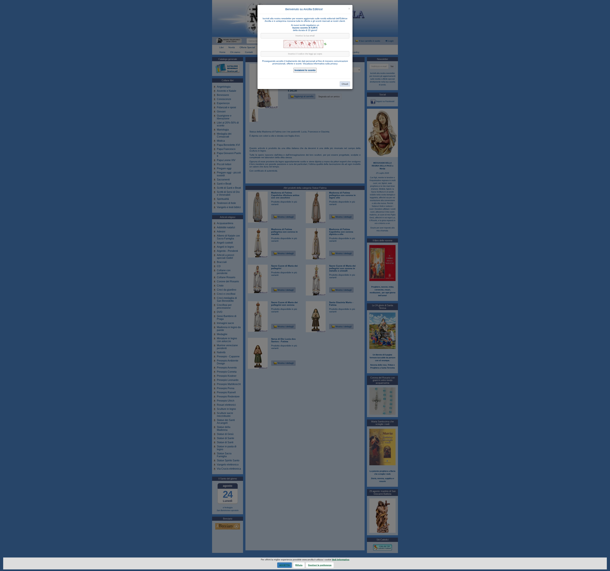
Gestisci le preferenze (320, 565)
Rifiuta (298, 565)
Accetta (284, 565)
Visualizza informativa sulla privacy (320, 63)
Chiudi (345, 84)
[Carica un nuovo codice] (325, 44)
